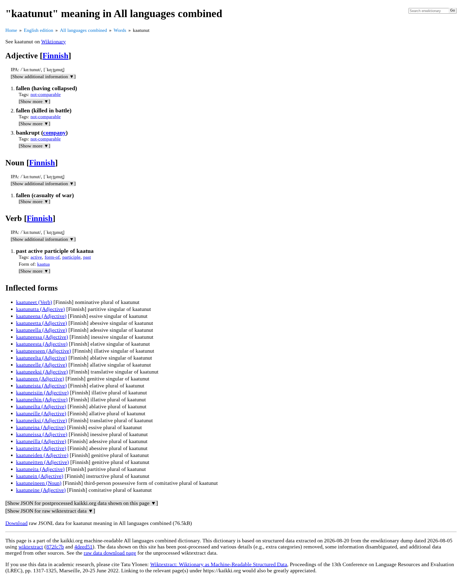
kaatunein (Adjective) (39, 476)
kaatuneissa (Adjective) (41, 434)
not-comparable (45, 94)
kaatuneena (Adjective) (41, 316)
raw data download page (110, 553)
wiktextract (30, 547)
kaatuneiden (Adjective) (42, 455)
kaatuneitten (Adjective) (42, 462)
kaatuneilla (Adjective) (41, 441)
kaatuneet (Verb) (34, 302)
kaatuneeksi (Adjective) (42, 372)
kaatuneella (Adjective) (41, 330)
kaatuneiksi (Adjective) (41, 420)
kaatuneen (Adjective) (40, 379)
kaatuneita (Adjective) (40, 469)
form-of (52, 257)
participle (71, 257)
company (54, 132)
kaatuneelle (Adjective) (41, 365)
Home (11, 30)
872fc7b (55, 547)
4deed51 (83, 547)
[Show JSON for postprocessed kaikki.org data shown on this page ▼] (81, 503)
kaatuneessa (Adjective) (42, 337)
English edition (38, 30)
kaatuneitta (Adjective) (41, 448)
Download (16, 523)
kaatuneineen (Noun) (38, 483)
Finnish (55, 55)
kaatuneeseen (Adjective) (43, 351)
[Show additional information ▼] (43, 76)
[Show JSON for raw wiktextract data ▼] (50, 511)
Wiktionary (53, 41)
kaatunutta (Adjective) (40, 309)
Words (120, 30)
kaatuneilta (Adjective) (41, 406)
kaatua (43, 264)
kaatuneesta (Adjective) (42, 344)
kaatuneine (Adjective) (41, 490)
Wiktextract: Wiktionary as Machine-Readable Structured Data (218, 564)
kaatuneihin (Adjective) (42, 399)
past (87, 257)
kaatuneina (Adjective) (41, 427)
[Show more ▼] (34, 101)
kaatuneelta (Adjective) (41, 358)
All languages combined (83, 30)
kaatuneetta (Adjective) (41, 323)
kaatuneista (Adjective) (41, 385)
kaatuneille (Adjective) (41, 413)
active (36, 257)
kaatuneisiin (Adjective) (42, 392)
